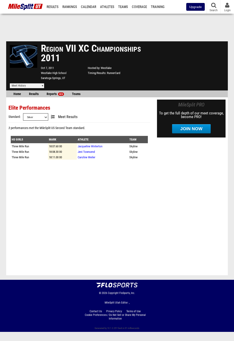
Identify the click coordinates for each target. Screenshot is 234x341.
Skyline (133, 146)
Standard (14, 117)
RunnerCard (113, 73)
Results (52, 7)
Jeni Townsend (86, 151)
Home (17, 94)
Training (158, 7)
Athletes (107, 7)
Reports (55, 94)
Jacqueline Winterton (90, 146)
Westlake (106, 68)
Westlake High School (53, 73)
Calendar (88, 7)
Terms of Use (133, 311)
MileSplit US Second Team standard (62, 128)
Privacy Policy (114, 311)
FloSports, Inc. (127, 293)
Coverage (139, 7)
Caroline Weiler (86, 157)
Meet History (19, 85)
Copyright (113, 293)
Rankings (69, 7)
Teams (123, 7)
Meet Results (67, 117)
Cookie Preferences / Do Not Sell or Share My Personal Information (115, 316)
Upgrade (195, 7)
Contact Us (96, 311)
